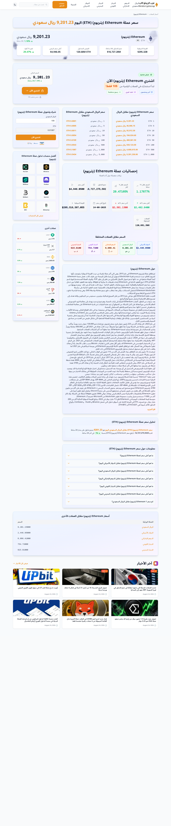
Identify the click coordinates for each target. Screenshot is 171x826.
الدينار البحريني (100, 4)
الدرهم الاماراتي (126, 4)
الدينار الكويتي (113, 4)
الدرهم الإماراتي (147, 538)
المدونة (73, 4)
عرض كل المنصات (35, 215)
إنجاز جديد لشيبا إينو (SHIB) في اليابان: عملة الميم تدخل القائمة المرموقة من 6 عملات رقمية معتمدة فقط (87, 620)
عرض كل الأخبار (22, 563)
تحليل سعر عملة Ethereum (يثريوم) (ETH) (133, 422)
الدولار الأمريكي (147, 533)
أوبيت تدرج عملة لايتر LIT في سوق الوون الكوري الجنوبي (38, 588)
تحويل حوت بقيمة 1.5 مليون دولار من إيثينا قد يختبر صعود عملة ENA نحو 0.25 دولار (135, 620)
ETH (54, 126)
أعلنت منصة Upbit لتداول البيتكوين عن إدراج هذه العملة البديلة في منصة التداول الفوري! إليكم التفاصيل (37, 620)
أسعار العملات (153, 14)
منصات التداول (61, 4)
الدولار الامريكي (86, 4)
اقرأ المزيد (151, 409)
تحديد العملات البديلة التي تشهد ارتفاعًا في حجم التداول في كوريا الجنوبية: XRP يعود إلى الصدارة (135, 589)
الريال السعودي (135, 4)
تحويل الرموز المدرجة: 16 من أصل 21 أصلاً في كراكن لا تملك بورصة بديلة (85, 589)
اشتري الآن (35, 90)
